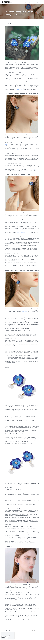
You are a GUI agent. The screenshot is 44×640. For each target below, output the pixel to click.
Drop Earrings (24, 311)
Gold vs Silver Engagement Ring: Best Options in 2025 (13, 627)
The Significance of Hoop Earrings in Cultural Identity (30, 627)
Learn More (8, 636)
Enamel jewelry (8, 144)
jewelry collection (20, 89)
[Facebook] (32, 630)
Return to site (8, 630)
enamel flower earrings (21, 232)
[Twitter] (34, 630)
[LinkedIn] (36, 630)
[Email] (38, 630)
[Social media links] (37, 2)
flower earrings (16, 77)
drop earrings (10, 265)
